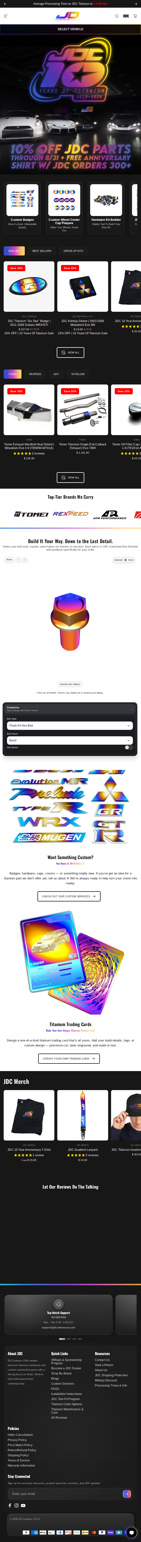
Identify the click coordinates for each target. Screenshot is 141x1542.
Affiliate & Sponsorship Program (66, 1361)
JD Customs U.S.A (83, 316)
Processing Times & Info (111, 1385)
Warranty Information (21, 1465)
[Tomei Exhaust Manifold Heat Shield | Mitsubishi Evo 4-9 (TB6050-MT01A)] (29, 409)
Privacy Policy (17, 1439)
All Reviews (59, 1417)
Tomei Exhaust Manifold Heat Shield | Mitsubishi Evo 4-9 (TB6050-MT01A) (29, 446)
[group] (31, 515)
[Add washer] (128, 747)
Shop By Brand (61, 1373)
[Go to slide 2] (69, 1339)
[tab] (14, 250)
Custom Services (62, 1383)
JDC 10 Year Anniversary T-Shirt (29, 1149)
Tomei (29, 440)
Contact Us (102, 1359)
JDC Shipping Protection (111, 1375)
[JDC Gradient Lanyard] (82, 1115)
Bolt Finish (12, 734)
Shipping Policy (18, 1455)
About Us (101, 1370)
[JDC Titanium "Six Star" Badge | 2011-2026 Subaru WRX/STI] (29, 286)
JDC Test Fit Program (65, 1399)
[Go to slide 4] (80, 1339)
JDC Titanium (29, 316)
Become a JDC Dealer (66, 1368)
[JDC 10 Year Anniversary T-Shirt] (29, 1115)
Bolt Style (12, 719)
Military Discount (106, 1380)
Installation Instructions (66, 1393)
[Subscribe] (127, 1494)
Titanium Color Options (66, 1404)
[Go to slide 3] (74, 1339)
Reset (9, 559)
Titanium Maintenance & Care (67, 1411)
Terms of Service (19, 1460)
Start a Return (104, 1365)
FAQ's (55, 1388)
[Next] (136, 4)
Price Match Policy (20, 1445)
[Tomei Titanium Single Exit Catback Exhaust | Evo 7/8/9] (82, 409)
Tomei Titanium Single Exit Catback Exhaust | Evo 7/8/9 (82, 446)
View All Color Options (70, 684)
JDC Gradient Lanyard (83, 1149)
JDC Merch (29, 1145)
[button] (126, 16)
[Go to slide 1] (62, 1339)
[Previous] (5, 4)
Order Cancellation (20, 1434)
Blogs (55, 1378)
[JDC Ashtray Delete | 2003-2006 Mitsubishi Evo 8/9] (82, 286)
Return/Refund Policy (22, 1450)
